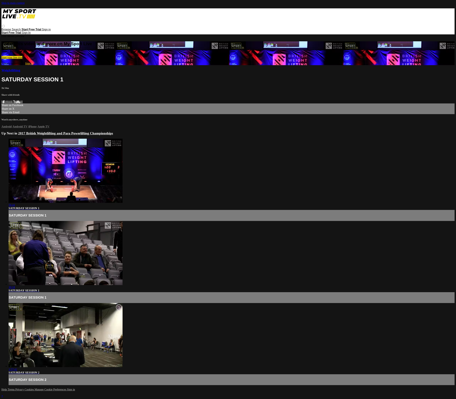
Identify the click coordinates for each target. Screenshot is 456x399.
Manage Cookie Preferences (51, 389)
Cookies (30, 389)
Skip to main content (13, 2)
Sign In (26, 32)
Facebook (7, 101)
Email (19, 101)
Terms (11, 389)
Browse (6, 29)
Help (4, 389)
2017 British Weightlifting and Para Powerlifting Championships (65, 133)
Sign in (46, 29)
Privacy (20, 389)
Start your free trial (11, 57)
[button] (3, 26)
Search (17, 29)
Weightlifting (10, 70)
